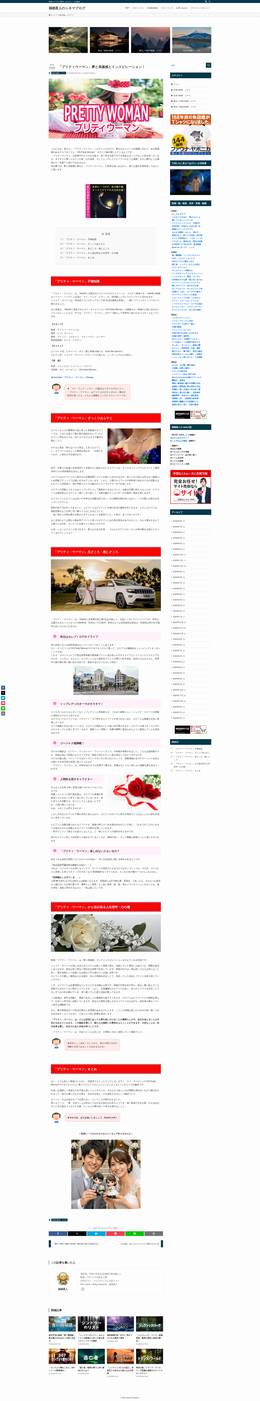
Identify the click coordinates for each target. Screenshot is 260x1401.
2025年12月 (179, 554)
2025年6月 (179, 588)
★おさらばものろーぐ (179, 437)
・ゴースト (195, 276)
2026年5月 (179, 537)
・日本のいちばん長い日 (190, 226)
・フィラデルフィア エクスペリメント (186, 273)
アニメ (176, 84)
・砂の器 (198, 235)
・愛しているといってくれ (181, 220)
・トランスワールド (178, 267)
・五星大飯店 (193, 404)
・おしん (187, 232)
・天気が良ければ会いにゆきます (184, 332)
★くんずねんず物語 (178, 440)
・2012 (173, 258)
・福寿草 (185, 336)
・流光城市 (195, 392)
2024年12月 (179, 622)
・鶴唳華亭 (175, 395)
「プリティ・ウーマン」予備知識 (80, 239)
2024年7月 (179, 650)
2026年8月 (179, 521)
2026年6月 (179, 532)
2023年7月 (179, 712)
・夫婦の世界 (175, 336)
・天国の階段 (175, 326)
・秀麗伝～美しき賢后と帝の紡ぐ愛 (185, 389)
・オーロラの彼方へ (193, 291)
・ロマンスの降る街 (178, 371)
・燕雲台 (181, 380)
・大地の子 (195, 223)
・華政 (197, 348)
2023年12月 (179, 689)
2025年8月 (179, 577)
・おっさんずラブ (177, 213)
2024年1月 (179, 684)
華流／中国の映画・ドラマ (184, 101)
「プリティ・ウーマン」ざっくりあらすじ (84, 243)
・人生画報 (197, 357)
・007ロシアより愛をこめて (182, 261)
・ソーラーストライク (179, 303)
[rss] (206, 1)
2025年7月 (179, 582)
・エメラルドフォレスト (190, 282)
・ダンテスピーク (177, 288)
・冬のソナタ (175, 338)
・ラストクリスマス (178, 309)
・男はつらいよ (193, 217)
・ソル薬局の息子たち (190, 341)
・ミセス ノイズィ (195, 238)
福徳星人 (63, 1288)
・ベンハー (175, 282)
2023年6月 (179, 718)
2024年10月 (179, 633)
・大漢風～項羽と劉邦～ (180, 368)
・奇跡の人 (188, 270)
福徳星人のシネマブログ (67, 7)
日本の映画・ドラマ (182, 95)
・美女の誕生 (196, 351)
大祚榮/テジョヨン (191, 338)
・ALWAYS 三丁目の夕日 (181, 244)
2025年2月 (179, 610)
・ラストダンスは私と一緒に (182, 323)
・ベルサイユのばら (178, 217)
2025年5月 (179, 594)
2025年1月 (179, 616)
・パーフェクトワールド (180, 223)
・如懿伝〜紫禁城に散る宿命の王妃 (185, 386)
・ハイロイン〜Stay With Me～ (183, 374)
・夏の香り (186, 351)
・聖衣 (188, 276)
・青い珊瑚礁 (175, 255)
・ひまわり (195, 297)
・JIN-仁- (195, 232)
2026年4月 (179, 543)
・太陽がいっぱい (177, 291)
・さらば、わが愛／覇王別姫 (182, 365)
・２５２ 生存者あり (179, 238)
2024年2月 (179, 678)
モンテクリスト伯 (194, 288)
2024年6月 (179, 656)
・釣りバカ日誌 (188, 235)
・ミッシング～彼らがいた (181, 357)
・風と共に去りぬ (194, 279)
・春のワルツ (175, 351)
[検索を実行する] (208, 65)
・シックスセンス (177, 276)
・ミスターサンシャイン (180, 317)
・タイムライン (176, 270)
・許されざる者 (192, 285)
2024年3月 (179, 672)
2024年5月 (179, 661)
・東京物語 (196, 244)
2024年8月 (179, 644)
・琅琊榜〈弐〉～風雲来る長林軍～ (185, 398)
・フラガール (175, 241)
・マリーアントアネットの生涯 (183, 294)
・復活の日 (186, 241)
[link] (82, 1289)
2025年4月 (179, 599)
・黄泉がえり (175, 235)
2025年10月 (179, 566)
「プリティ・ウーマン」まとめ (79, 257)
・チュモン (175, 345)
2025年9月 (179, 571)
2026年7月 (179, 526)
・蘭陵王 (174, 380)
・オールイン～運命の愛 (190, 345)
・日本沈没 (175, 226)
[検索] (209, 1)
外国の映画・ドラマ (58, 73)
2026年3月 (179, 549)
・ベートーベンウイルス (180, 329)
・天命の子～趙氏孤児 (189, 395)
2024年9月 (179, 639)
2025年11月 (179, 560)
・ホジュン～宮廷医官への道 (182, 348)
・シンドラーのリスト (190, 255)
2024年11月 (179, 627)
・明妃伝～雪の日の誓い (180, 392)
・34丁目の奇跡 (194, 309)
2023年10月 (179, 701)
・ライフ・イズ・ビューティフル (184, 300)
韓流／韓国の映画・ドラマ (184, 106)
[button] (58, 1233)
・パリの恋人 (175, 341)
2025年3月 (179, 605)
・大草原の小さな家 (178, 279)
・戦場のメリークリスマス (181, 229)
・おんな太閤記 (176, 232)
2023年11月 (179, 695)
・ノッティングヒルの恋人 (189, 264)
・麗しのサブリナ (177, 285)
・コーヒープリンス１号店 (181, 320)
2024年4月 (179, 667)
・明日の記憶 (196, 241)
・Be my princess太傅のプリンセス (185, 377)
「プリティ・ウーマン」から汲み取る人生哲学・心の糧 (91, 252)
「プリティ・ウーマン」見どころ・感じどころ (86, 248)
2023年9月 (179, 706)
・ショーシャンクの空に (180, 297)
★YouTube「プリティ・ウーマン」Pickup (72, 377)
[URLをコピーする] (153, 1233)
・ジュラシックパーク (185, 258)
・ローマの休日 (195, 303)
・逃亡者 (174, 264)
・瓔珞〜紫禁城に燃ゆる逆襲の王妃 (185, 383)
